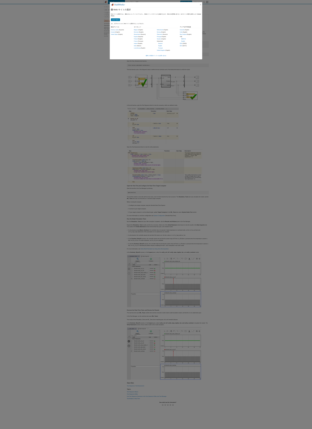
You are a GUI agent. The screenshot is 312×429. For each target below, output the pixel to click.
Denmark (136, 32)
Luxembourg (137, 48)
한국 (181, 45)
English (160, 45)
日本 (181, 43)
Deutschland (137, 34)
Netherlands (160, 29)
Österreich (159, 34)
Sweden (159, 39)
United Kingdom (161, 50)
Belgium (136, 29)
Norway (159, 32)
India (181, 32)
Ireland (135, 43)
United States (114, 34)
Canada (113, 32)
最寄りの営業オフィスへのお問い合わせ (156, 55)
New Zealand (183, 34)
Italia (135, 45)
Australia (182, 29)
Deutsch (160, 43)
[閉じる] (200, 4)
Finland (136, 39)
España (136, 36)
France (136, 41)
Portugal (159, 36)
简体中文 (183, 39)
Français (160, 48)
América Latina (115, 29)
